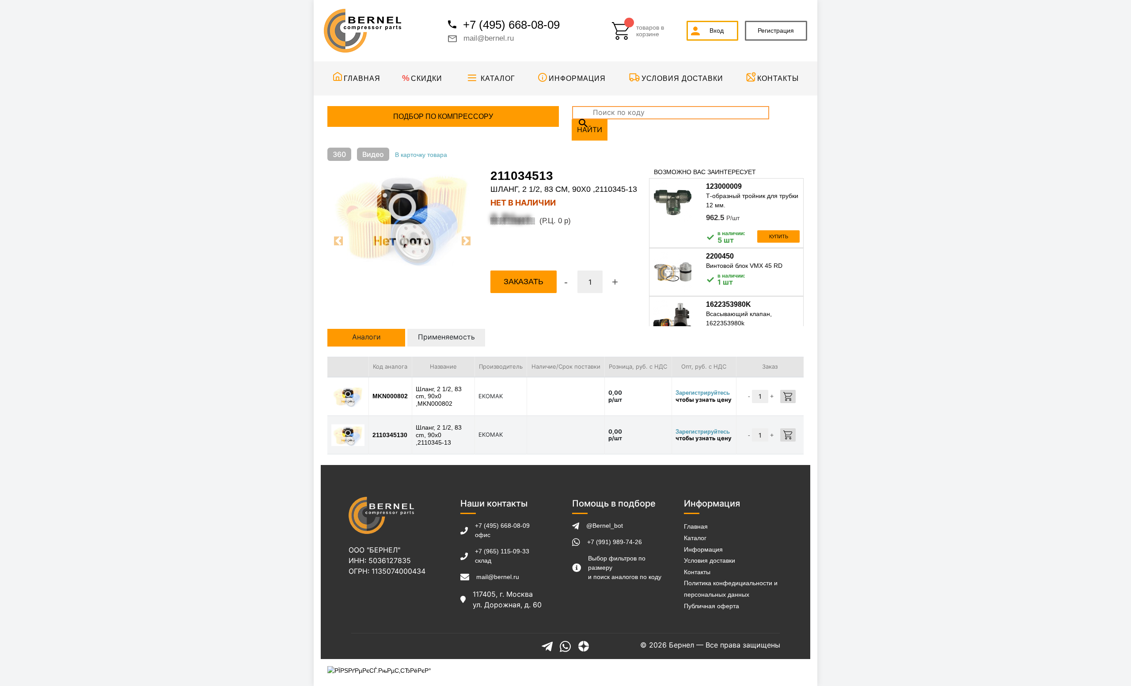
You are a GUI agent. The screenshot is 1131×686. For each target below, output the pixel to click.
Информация (577, 78)
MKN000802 (390, 396)
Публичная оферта (711, 606)
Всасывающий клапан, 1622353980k (739, 318)
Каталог (498, 78)
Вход (717, 30)
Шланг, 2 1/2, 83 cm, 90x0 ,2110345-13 (439, 435)
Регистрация (776, 30)
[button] (338, 241)
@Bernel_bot (604, 525)
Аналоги (366, 336)
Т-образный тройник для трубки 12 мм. (752, 200)
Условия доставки (682, 78)
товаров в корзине (650, 31)
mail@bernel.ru (488, 38)
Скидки (426, 78)
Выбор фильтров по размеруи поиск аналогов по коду (624, 567)
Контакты (778, 78)
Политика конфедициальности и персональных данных (731, 588)
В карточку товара (421, 154)
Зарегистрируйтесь (703, 392)
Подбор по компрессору (443, 116)
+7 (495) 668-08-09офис (502, 530)
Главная (362, 78)
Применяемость (446, 336)
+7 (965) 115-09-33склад (502, 556)
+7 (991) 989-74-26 (614, 541)
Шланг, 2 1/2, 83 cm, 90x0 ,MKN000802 (439, 396)
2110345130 (389, 434)
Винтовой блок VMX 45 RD (744, 265)
